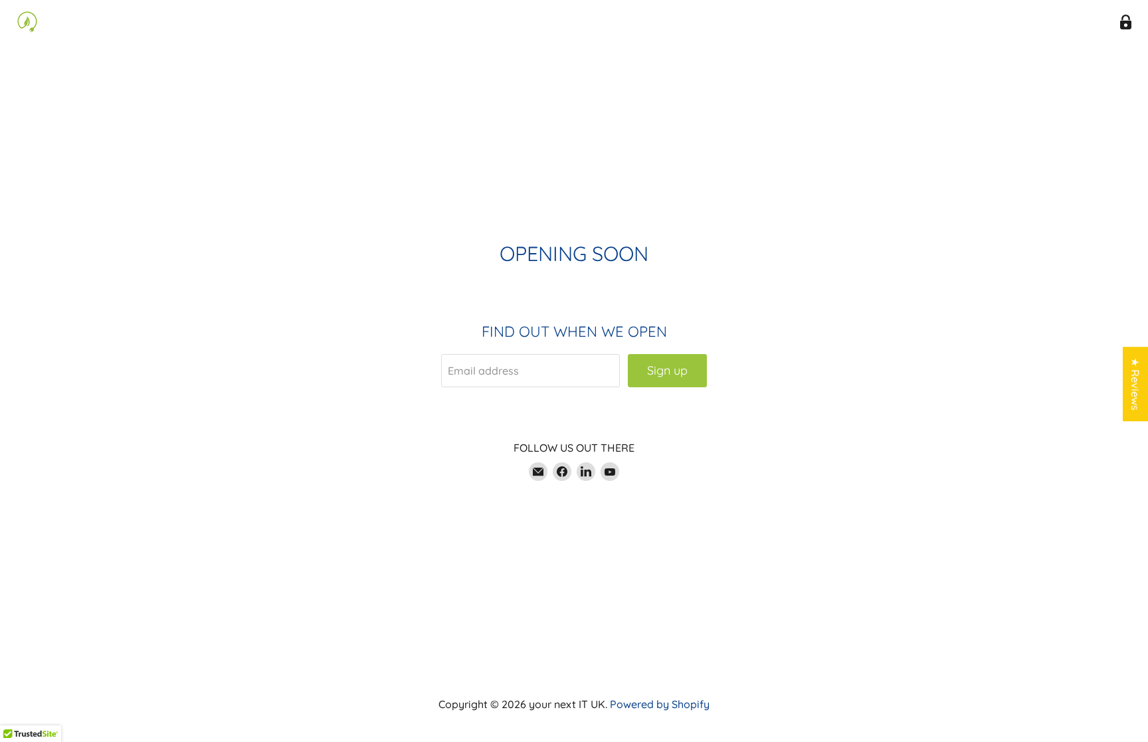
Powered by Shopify (660, 704)
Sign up (667, 370)
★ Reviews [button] (1135, 384)
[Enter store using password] (1125, 22)
